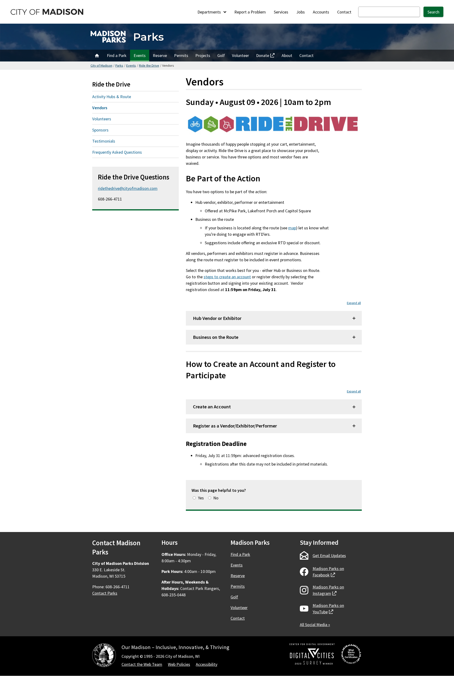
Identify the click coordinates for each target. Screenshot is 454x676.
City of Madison (101, 65)
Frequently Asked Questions (117, 152)
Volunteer (240, 55)
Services (281, 12)
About (287, 55)
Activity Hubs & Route (111, 96)
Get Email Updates (329, 555)
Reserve (160, 55)
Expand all (354, 303)
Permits (181, 55)
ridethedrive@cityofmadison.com (127, 188)
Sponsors (100, 130)
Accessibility (206, 664)
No (215, 498)
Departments (209, 12)
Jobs (300, 12)
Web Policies (179, 664)
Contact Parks (104, 593)
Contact (344, 12)
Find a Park (117, 55)
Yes (201, 498)
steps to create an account (227, 276)
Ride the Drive (149, 65)
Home (97, 55)
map (292, 228)
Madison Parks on (328, 572)
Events (140, 55)
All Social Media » (315, 624)
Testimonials (103, 141)
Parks (148, 36)
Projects (202, 55)
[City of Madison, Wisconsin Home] (104, 656)
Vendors (99, 107)
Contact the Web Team (142, 664)
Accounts (321, 12)
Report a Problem (250, 12)
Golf (221, 55)
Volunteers (101, 119)
